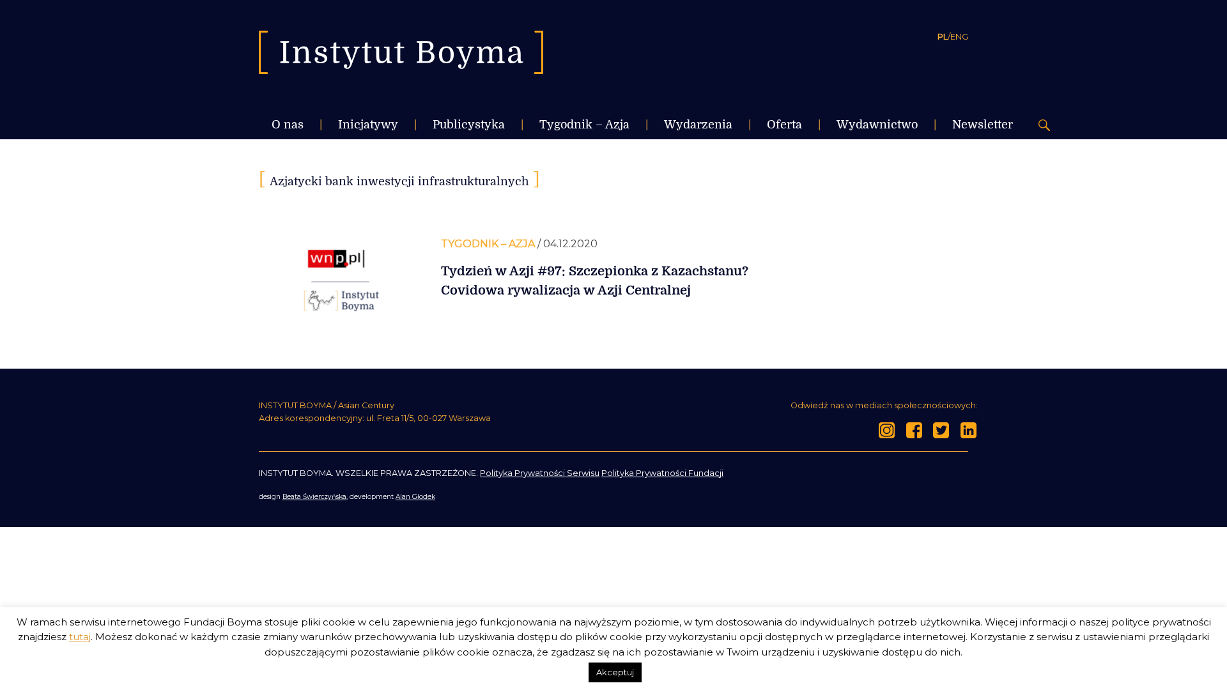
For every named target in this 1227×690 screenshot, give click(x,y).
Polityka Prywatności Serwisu (539, 473)
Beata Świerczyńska (314, 497)
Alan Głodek (415, 497)
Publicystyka (469, 124)
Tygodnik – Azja (584, 124)
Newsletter (982, 124)
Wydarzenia (698, 124)
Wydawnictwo (877, 124)
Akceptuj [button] (615, 672)
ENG (959, 36)
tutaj (80, 637)
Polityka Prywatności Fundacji (662, 473)
